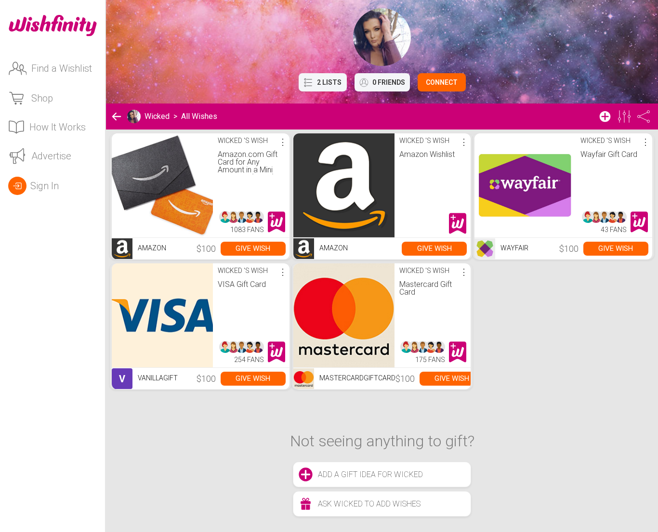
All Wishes (199, 116)
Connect (442, 82)
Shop (42, 98)
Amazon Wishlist (427, 154)
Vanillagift (148, 379)
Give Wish (253, 248)
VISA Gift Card (242, 284)
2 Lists (329, 82)
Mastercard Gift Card (425, 288)
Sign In (44, 186)
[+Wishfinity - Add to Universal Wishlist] (276, 222)
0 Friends (388, 82)
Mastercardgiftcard (356, 378)
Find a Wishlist (61, 68)
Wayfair (513, 248)
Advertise (51, 156)
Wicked (157, 116)
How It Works (57, 127)
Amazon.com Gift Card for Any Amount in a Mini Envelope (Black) (247, 166)
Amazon (151, 248)
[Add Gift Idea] (605, 116)
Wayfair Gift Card (608, 154)
